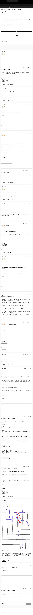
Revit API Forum (23, 7)
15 (4, 368)
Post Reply (28, 603)
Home (1, 7)
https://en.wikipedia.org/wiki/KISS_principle (17, 471)
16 (4, 416)
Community (2, 5)
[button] (32, 12)
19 (4, 564)
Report (16, 35)
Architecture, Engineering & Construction (8, 7)
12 (4, 293)
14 (4, 354)
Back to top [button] (4, 612)
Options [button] (31, 9)
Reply (16, 31)
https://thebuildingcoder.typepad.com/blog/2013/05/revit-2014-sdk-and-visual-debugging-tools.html (15, 268)
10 (4, 223)
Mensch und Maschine (4, 121)
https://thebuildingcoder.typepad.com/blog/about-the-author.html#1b (12, 384)
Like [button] (16, 33)
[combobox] (12, 1)
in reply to (12, 91)
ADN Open (8, 80)
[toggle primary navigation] (1, 1)
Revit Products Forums (17, 7)
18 (4, 500)
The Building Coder (3, 81)
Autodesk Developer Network (4, 80)
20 (4, 588)
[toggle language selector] (27, 1)
